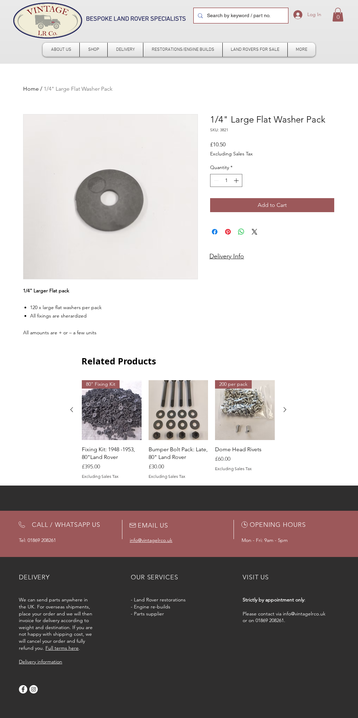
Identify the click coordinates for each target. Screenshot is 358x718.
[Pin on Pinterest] (228, 232)
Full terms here (62, 648)
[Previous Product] (71, 409)
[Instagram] (33, 689)
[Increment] (236, 180)
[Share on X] (254, 232)
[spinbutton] (226, 180)
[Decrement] (215, 180)
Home (31, 88)
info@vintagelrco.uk (304, 614)
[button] (338, 14)
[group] (178, 430)
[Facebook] (23, 689)
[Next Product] (285, 409)
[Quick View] (178, 410)
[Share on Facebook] (214, 232)
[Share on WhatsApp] (241, 232)
